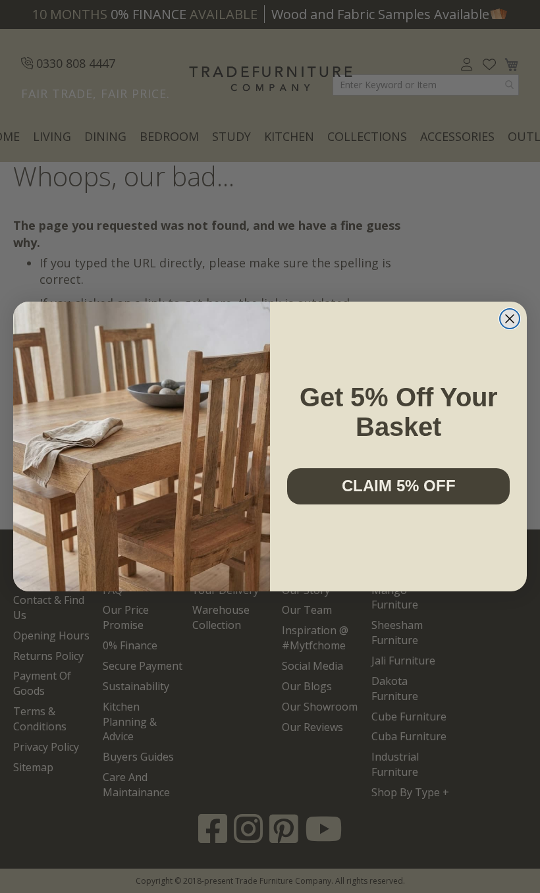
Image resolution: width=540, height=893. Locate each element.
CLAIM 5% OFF (399, 486)
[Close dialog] (509, 318)
